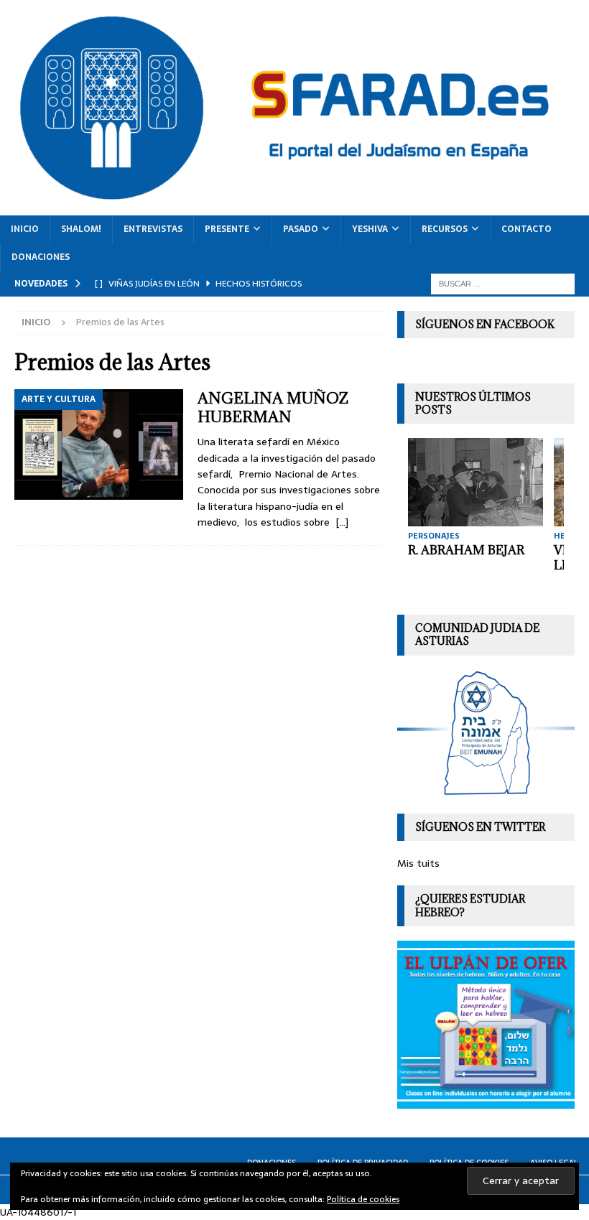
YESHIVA (370, 229)
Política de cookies (363, 1199)
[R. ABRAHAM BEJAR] (475, 482)
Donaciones (40, 257)
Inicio (25, 229)
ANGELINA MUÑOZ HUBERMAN (273, 407)
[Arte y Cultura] (98, 444)
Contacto (526, 229)
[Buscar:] (503, 283)
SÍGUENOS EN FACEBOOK (485, 324)
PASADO (300, 229)
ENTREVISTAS (153, 229)
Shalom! (81, 229)
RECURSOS (445, 229)
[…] (341, 522)
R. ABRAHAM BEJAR (466, 550)
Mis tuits (418, 863)
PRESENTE (227, 229)
